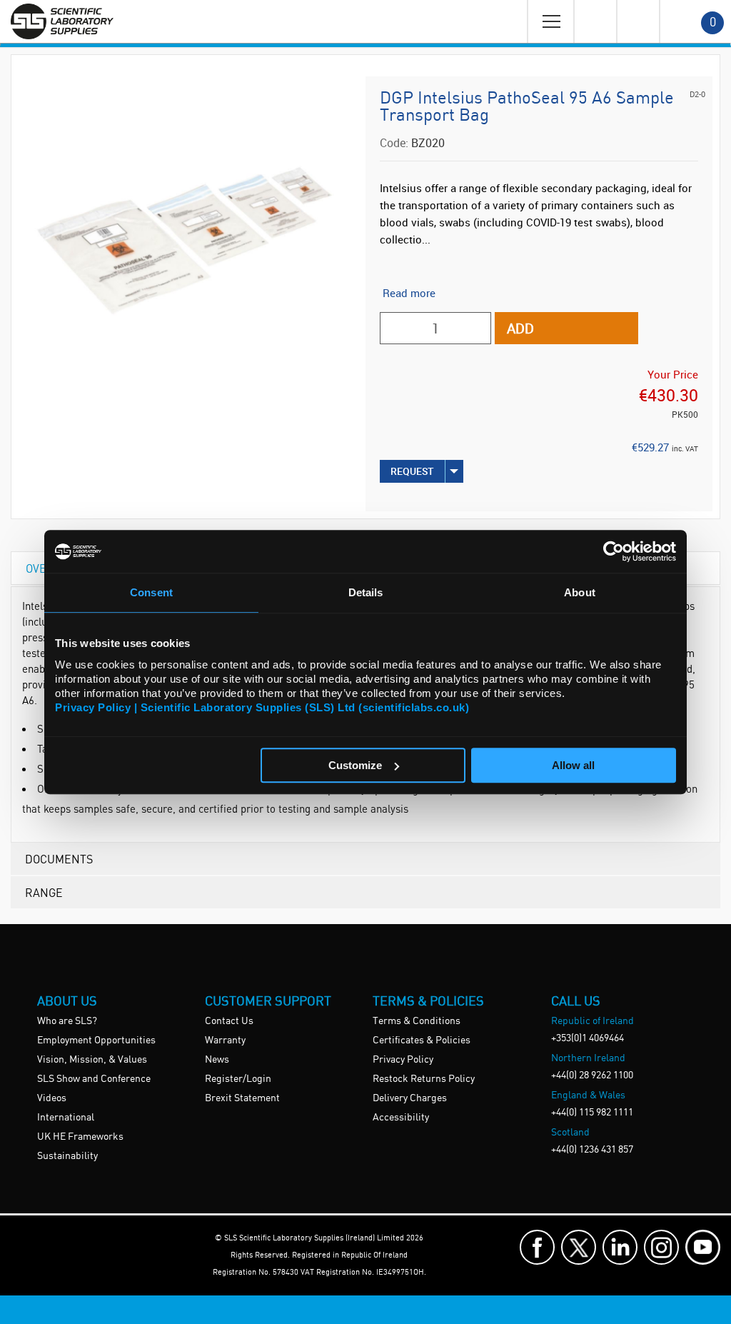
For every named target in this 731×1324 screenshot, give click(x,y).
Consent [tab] (151, 592)
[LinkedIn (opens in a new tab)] (620, 1247)
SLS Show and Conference (94, 1079)
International (65, 1118)
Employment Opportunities (96, 1040)
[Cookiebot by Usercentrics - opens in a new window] (613, 551)
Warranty (225, 1040)
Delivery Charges (410, 1098)
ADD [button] (520, 328)
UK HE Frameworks (80, 1137)
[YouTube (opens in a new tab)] (702, 1247)
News (217, 1060)
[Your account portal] (594, 21)
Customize (355, 765)
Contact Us (229, 1021)
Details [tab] (365, 592)
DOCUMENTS (59, 858)
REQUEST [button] (412, 471)
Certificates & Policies (421, 1040)
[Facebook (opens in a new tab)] (537, 1247)
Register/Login (238, 1079)
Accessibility (401, 1118)
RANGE (44, 892)
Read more (409, 293)
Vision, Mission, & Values (92, 1060)
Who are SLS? (67, 1021)
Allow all (573, 765)
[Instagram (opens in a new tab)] (661, 1247)
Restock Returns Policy (424, 1079)
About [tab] (579, 592)
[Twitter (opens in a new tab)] (578, 1247)
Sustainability (67, 1156)
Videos (51, 1098)
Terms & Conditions (416, 1021)
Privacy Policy (403, 1060)
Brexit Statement (242, 1098)
